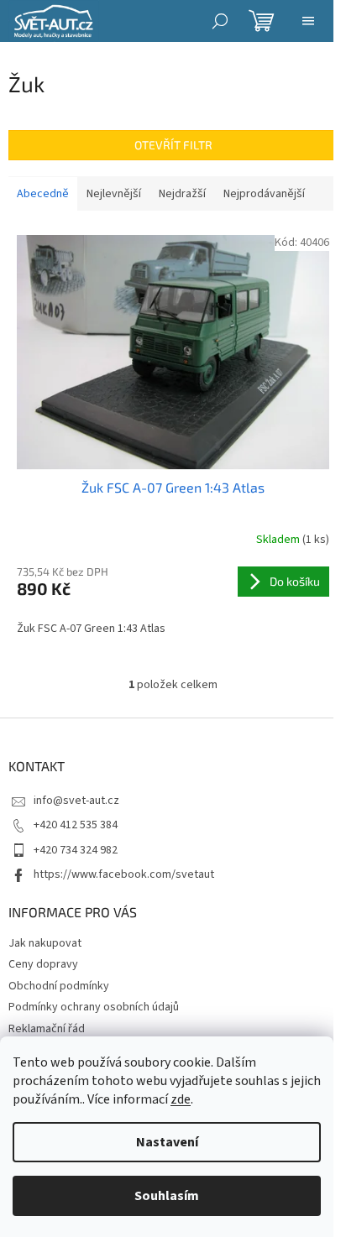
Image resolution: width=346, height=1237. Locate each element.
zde (180, 1099)
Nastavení (167, 1142)
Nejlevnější (113, 193)
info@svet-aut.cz (76, 800)
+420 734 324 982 (76, 850)
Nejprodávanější (264, 193)
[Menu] (308, 21)
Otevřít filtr (173, 145)
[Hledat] (220, 21)
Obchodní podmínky (58, 986)
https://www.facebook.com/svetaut (124, 874)
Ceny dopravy (43, 964)
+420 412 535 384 (76, 825)
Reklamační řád (46, 1028)
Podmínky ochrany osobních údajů (93, 1007)
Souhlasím (166, 1196)
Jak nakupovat (44, 943)
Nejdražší (182, 193)
